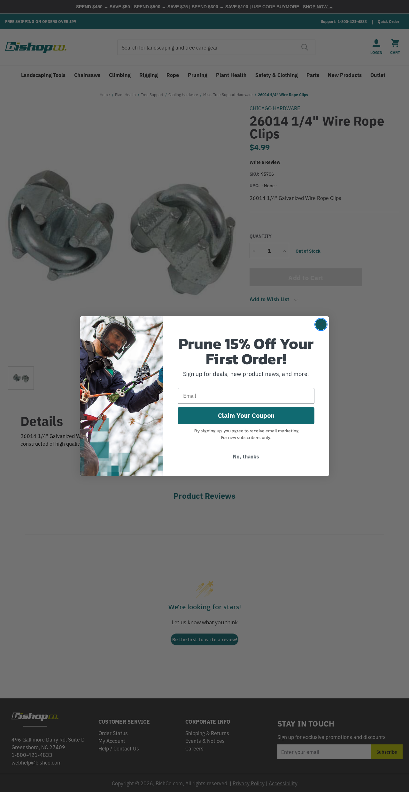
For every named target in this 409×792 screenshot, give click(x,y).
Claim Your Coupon (246, 415)
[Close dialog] (321, 324)
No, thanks (246, 456)
